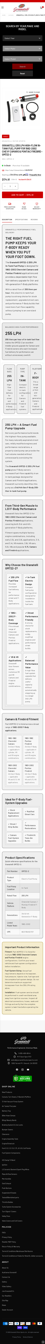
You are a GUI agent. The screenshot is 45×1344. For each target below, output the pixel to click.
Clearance (5, 1134)
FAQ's (4, 1233)
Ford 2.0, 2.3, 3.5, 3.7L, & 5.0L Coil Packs (16, 1148)
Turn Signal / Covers (9, 1211)
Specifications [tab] (21, 219)
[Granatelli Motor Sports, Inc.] (21, 8)
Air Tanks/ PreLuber (9, 1106)
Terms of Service (28, 1337)
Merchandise (6, 1179)
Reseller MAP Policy (9, 1242)
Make (5, 44)
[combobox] (22, 38)
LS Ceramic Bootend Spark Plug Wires (15, 1169)
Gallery (4, 1282)
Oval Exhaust (6, 1183)
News (4, 1305)
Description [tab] (7, 219)
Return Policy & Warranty (11, 1247)
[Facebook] (17, 1069)
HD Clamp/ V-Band (8, 1160)
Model (5, 54)
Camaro (11, 15)
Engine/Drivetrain (8, 1144)
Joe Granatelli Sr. (8, 1291)
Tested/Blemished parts (10, 1197)
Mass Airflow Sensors (9, 1174)
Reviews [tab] (34, 219)
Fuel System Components (11, 1153)
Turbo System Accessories (11, 1207)
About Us (5, 1268)
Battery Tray (6, 1111)
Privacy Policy (7, 1237)
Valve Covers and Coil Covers (12, 1221)
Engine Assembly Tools (10, 1139)
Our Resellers (6, 1296)
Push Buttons (7, 1188)
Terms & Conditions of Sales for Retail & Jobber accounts (22, 1256)
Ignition (4, 1165)
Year (5, 34)
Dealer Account (7, 1310)
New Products (7, 1092)
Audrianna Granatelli (9, 1272)
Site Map (5, 1300)
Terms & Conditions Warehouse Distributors (17, 1251)
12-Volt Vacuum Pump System (12, 1102)
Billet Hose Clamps (8, 1116)
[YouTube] (28, 1069)
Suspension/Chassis (9, 1193)
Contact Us (6, 1277)
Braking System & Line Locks (12, 1125)
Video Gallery (6, 1286)
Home (4, 15)
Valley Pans (6, 1216)
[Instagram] (22, 1069)
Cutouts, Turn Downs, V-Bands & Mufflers (16, 1097)
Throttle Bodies (7, 1202)
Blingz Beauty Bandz (9, 1120)
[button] (2, 7)
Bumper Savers (7, 1130)
